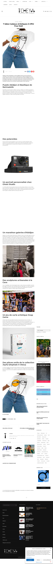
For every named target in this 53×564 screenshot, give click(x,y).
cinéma (43, 438)
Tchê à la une (11, 1)
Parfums (46, 453)
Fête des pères (39, 444)
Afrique (38, 433)
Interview (38, 448)
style (38, 459)
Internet (44, 446)
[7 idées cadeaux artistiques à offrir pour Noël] (18, 48)
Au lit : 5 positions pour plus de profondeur (30, 519)
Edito (48, 440)
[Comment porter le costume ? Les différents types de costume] (22, 537)
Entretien (25, 1)
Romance (46, 455)
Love (30, 1)
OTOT (42, 453)
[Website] (10, 438)
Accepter (30, 559)
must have (38, 451)
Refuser (38, 559)
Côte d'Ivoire (44, 440)
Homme (44, 444)
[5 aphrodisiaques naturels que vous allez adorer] (22, 514)
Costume (47, 438)
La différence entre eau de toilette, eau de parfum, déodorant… (30, 525)
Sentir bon (47, 457)
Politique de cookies (39, 562)
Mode (18, 1)
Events (4, 531)
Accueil (5, 1)
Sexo (3, 518)
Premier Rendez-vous (40, 455)
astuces (45, 435)
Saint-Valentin (39, 457)
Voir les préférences (47, 559)
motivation (44, 449)
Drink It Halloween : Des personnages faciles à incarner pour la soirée (29, 455)
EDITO (10, 4)
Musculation (4, 526)
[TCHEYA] (10, 551)
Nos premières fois (45, 451)
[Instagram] (49, 11)
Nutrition (38, 453)
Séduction (46, 459)
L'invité (6, 71)
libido (42, 448)
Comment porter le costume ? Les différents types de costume (29, 537)
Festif (47, 442)
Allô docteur (43, 433)
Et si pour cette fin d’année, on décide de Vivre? (7, 455)
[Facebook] (43, 11)
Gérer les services (29, 557)
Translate (44, 332)
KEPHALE (9, 368)
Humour (48, 444)
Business (5, 4)
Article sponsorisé (40, 435)
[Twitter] (45, 11)
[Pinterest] (47, 11)
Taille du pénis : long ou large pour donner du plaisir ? (29, 508)
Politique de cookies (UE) (6, 542)
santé (44, 457)
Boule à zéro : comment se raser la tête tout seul (29, 531)
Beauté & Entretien (5, 515)
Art (46, 433)
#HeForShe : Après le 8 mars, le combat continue (42, 418)
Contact (15, 4)
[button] (50, 548)
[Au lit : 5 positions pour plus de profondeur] (22, 520)
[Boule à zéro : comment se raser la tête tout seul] (22, 531)
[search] (51, 11)
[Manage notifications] (50, 562)
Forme (36, 1)
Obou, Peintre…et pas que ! (7, 428)
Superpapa (42, 459)
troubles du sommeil (40, 462)
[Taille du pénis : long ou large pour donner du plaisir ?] (22, 508)
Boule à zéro (44, 436)
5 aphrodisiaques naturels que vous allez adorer (29, 514)
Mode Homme (39, 449)
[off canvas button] (2, 11)
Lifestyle (43, 1)
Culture (16, 21)
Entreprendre (43, 442)
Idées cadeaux (39, 446)
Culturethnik (39, 440)
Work (46, 462)
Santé (3, 523)
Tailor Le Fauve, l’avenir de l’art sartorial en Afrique (42, 407)
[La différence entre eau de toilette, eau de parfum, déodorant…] (22, 526)
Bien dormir (39, 436)
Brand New (39, 438)
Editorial (38, 442)
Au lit (48, 435)
